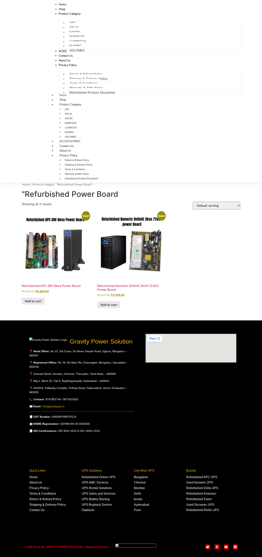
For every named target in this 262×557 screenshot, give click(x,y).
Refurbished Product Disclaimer (81, 178)
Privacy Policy (68, 155)
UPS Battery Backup (96, 499)
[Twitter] (207, 547)
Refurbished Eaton (199, 499)
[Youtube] (226, 547)
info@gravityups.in (53, 406)
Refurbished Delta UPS (202, 488)
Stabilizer (88, 510)
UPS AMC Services (95, 482)
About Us (65, 150)
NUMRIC (69, 132)
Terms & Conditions (75, 169)
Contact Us (66, 146)
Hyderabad (141, 504)
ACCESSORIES (69, 141)
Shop (62, 99)
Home (63, 95)
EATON (69, 118)
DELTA (68, 114)
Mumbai (139, 488)
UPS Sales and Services (98, 493)
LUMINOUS (71, 127)
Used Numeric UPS (199, 482)
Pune (137, 510)
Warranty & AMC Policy (77, 174)
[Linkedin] (235, 547)
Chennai (140, 482)
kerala (138, 499)
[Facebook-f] (217, 547)
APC (67, 109)
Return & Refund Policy (77, 160)
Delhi (137, 493)
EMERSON (71, 123)
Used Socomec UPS (200, 504)
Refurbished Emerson (201, 493)
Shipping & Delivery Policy (78, 164)
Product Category (70, 104)
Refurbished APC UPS (201, 477)
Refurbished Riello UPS (202, 510)
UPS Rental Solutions (97, 488)
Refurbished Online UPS (98, 477)
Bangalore (141, 477)
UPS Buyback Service (97, 504)
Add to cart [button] (33, 301)
